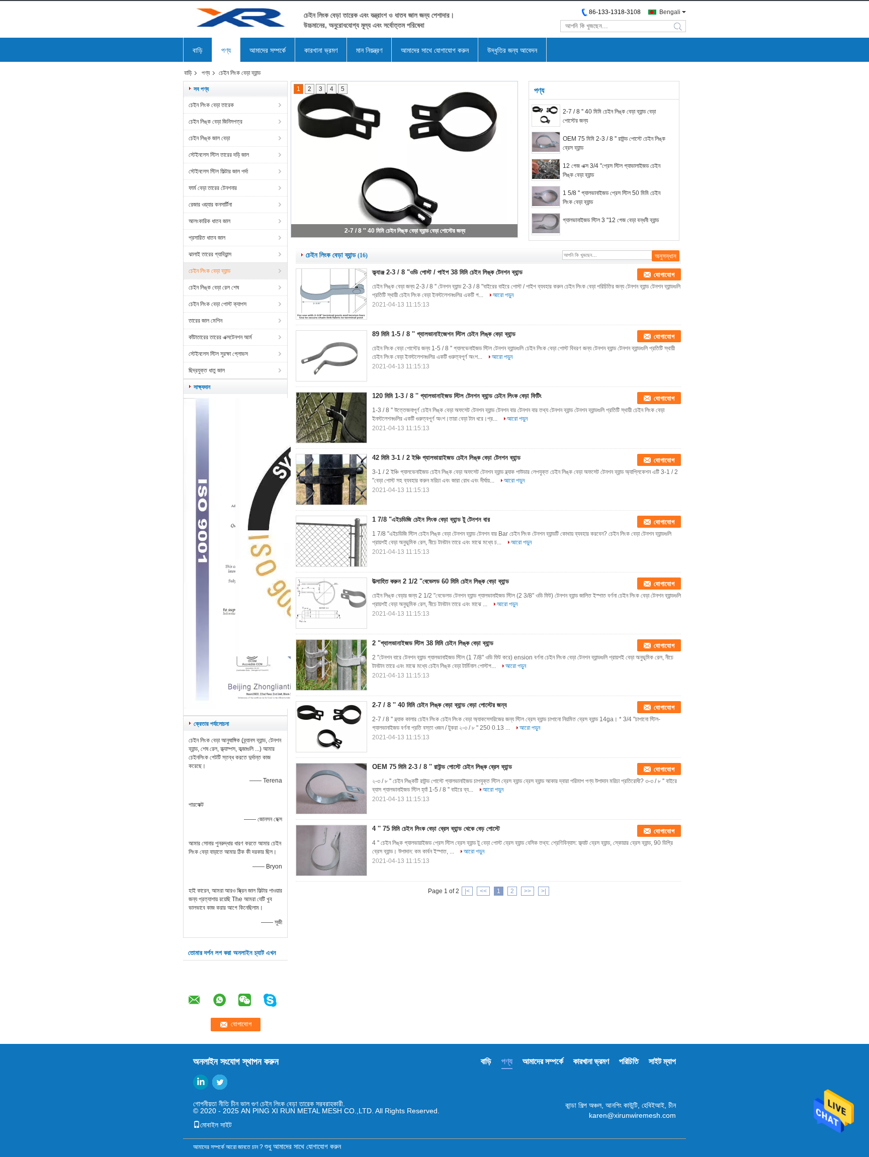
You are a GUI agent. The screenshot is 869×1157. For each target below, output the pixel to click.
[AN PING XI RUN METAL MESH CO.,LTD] (238, 19)
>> (527, 891)
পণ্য (226, 50)
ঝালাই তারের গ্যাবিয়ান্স (210, 254)
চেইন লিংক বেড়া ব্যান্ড (209, 270)
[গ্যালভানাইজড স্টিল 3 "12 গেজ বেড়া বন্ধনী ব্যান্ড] (546, 224)
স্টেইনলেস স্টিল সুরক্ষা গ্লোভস (218, 353)
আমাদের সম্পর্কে (267, 50)
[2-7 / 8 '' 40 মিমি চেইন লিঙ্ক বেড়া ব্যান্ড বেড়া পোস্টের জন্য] (546, 116)
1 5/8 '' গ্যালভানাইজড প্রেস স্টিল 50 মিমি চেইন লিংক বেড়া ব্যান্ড (611, 197)
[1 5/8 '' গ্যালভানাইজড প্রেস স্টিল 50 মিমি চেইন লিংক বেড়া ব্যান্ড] (546, 197)
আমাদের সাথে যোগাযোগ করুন (435, 50)
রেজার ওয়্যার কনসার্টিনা (210, 204)
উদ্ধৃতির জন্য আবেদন (512, 50)
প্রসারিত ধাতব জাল (207, 237)
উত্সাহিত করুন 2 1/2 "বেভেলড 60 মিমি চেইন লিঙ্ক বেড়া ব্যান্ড (440, 581)
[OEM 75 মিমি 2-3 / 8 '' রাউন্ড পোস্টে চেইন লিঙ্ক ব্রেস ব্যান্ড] (546, 143)
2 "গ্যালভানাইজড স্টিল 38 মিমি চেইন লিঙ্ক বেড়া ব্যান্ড (432, 643)
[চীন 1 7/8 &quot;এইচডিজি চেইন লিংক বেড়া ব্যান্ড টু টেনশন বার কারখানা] (331, 541)
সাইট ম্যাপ (662, 1061)
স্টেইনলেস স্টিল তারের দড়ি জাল (219, 154)
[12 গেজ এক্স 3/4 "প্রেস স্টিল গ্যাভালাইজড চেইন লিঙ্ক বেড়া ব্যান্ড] (546, 170)
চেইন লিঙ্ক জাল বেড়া (209, 138)
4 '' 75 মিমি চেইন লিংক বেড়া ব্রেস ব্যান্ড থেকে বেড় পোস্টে (436, 828)
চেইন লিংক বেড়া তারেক (211, 105)
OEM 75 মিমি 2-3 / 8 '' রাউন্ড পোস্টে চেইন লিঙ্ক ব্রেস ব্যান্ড (614, 143)
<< (483, 891)
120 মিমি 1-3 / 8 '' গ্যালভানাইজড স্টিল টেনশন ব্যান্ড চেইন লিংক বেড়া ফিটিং (457, 396)
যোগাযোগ (664, 274)
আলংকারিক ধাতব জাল (209, 221)
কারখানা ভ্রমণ (320, 50)
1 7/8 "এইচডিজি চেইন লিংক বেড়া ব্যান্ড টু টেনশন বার (431, 519)
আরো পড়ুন (503, 295)
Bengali (669, 12)
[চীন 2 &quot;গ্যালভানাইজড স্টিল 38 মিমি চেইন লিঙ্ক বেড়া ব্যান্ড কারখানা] (331, 665)
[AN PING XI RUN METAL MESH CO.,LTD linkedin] (200, 1082)
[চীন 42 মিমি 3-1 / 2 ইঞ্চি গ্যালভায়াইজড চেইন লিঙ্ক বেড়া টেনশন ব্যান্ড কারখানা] (331, 479)
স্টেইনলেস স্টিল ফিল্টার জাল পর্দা (218, 171)
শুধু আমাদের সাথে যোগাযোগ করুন (303, 1146)
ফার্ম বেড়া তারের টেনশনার (213, 187)
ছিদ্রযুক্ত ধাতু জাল (207, 370)
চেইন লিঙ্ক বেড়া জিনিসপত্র (215, 121)
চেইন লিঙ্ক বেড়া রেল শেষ (214, 287)
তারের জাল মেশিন (205, 320)
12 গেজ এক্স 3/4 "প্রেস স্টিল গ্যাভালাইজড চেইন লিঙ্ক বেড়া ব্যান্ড (611, 170)
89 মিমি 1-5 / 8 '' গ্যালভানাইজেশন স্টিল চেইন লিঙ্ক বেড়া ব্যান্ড (443, 334)
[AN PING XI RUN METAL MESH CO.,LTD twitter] (219, 1082)
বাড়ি (198, 50)
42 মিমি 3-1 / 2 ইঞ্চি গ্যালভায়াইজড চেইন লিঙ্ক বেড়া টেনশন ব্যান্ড (446, 457)
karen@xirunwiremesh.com (632, 1115)
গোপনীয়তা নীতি (211, 1104)
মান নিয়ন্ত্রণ (369, 50)
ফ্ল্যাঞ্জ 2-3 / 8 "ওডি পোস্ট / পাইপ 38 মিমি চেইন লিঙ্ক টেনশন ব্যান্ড (447, 272)
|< (467, 891)
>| (543, 891)
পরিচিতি (629, 1061)
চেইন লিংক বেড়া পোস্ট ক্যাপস (217, 304)
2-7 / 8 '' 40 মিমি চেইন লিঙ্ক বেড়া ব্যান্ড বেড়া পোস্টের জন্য (404, 230)
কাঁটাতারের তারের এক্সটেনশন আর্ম (220, 337)
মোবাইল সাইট (216, 1125)
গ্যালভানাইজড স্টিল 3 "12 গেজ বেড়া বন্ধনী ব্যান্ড (611, 220)
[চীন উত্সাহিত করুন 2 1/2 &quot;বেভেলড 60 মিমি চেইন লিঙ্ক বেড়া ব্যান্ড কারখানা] (331, 603)
